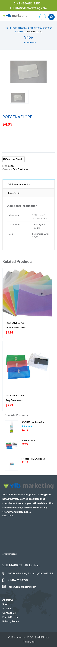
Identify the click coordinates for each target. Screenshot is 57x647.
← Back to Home (29, 42)
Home (8, 28)
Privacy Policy (10, 621)
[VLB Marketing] (15, 15)
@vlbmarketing (9, 554)
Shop (5, 603)
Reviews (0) (13, 192)
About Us (7, 599)
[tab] (28, 184)
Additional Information (19, 184)
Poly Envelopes (20, 169)
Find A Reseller (11, 616)
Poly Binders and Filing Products (29, 28)
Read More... (8, 515)
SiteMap (7, 608)
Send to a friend (14, 159)
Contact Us (9, 612)
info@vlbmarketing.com (31, 8)
